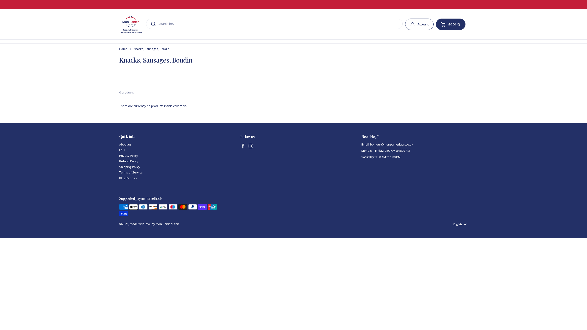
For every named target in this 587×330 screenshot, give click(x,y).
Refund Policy (128, 161)
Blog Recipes (128, 178)
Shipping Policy (129, 167)
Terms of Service (131, 172)
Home (123, 49)
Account (423, 24)
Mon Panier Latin (167, 224)
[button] (450, 24)
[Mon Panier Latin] (130, 24)
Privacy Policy (128, 156)
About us (125, 144)
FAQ (122, 150)
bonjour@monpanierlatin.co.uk (391, 144)
